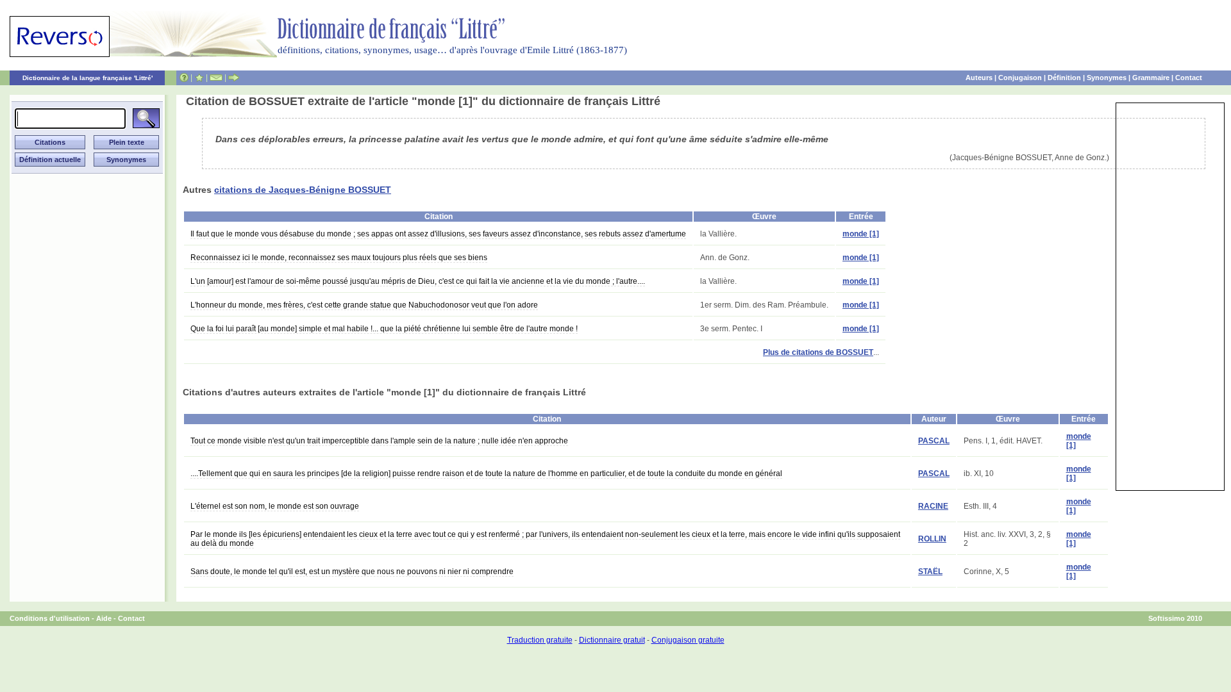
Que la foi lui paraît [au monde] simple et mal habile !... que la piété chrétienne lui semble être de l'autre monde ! (384, 328)
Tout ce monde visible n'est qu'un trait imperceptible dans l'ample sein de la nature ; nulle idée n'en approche (379, 440)
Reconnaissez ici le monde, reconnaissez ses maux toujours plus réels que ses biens (338, 257)
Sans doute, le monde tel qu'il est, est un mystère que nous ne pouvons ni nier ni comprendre (352, 571)
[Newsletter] (216, 77)
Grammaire (1150, 77)
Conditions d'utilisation (50, 618)
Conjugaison (1020, 77)
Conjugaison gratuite (687, 640)
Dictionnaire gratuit (612, 640)
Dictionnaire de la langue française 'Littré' (87, 77)
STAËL (930, 571)
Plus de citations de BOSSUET (818, 352)
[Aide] (184, 77)
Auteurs (979, 77)
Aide (104, 618)
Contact (1188, 77)
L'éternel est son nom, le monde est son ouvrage (274, 506)
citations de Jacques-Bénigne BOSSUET (302, 190)
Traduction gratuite (540, 640)
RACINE (933, 506)
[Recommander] (233, 77)
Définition (1064, 77)
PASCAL (934, 440)
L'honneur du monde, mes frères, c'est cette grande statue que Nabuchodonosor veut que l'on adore (364, 305)
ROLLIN (932, 538)
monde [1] (860, 233)
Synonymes (1106, 77)
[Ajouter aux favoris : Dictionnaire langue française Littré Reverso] (199, 77)
